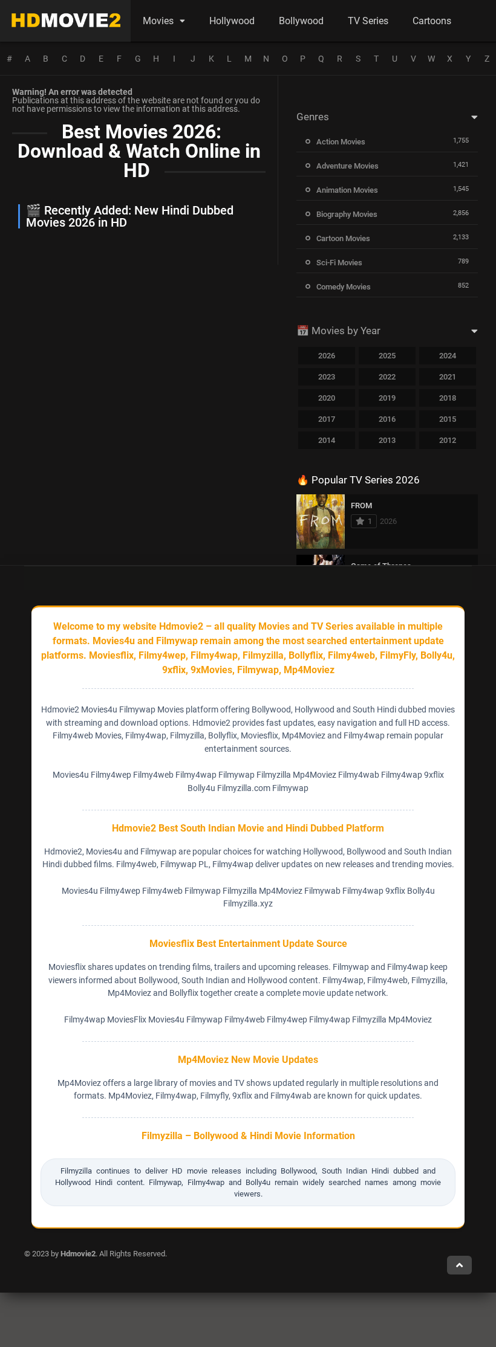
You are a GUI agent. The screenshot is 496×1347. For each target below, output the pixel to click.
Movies (158, 21)
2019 (387, 397)
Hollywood (232, 21)
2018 (447, 397)
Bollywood (301, 21)
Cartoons (432, 21)
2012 (447, 440)
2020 (326, 397)
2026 (326, 355)
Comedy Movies (343, 286)
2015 (447, 419)
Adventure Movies (347, 165)
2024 (447, 355)
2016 (387, 419)
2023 (326, 376)
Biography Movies (346, 214)
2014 (326, 440)
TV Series (368, 21)
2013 (387, 440)
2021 (447, 376)
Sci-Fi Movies (339, 262)
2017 (326, 419)
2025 (387, 355)
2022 (387, 376)
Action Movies (340, 141)
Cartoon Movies (343, 238)
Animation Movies (347, 190)
